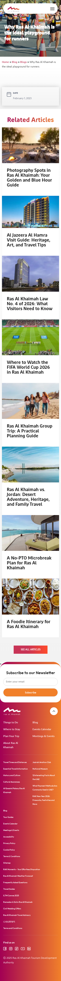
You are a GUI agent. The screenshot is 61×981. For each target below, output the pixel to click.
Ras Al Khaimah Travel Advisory (17, 915)
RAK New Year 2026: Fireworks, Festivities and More (43, 800)
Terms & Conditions (11, 856)
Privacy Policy (9, 843)
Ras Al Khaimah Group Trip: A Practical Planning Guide (29, 431)
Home (6, 62)
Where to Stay (11, 729)
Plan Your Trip (11, 736)
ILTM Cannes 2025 (11, 895)
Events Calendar (42, 729)
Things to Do (10, 722)
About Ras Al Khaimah (10, 745)
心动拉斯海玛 (9, 921)
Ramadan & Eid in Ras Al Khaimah (18, 902)
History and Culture (11, 775)
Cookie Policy (9, 850)
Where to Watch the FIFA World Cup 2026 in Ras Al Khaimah (28, 367)
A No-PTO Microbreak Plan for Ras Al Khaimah (29, 563)
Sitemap (7, 863)
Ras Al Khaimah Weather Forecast (18, 876)
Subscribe (30, 692)
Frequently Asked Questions (15, 882)
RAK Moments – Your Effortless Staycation (21, 869)
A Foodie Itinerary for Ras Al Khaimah (28, 624)
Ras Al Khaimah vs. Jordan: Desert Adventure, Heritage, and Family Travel (28, 497)
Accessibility (8, 836)
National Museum (40, 769)
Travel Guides (9, 889)
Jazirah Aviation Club (42, 762)
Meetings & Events (43, 736)
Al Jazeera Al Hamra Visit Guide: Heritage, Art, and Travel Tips (28, 240)
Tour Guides (8, 817)
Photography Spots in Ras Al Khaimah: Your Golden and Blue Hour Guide (29, 178)
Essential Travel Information (15, 769)
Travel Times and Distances (15, 762)
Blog (16, 62)
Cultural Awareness (11, 782)
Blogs (24, 62)
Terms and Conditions (12, 928)
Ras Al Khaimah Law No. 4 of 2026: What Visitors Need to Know (30, 303)
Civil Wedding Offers (12, 908)
